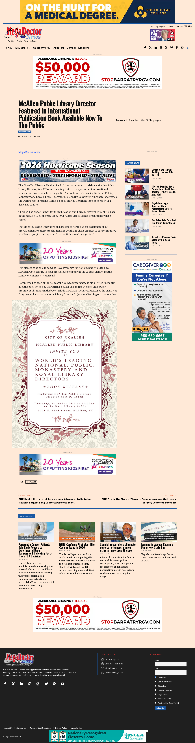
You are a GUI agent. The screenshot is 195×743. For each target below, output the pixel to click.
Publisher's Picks (164, 706)
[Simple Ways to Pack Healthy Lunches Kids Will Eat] (137, 183)
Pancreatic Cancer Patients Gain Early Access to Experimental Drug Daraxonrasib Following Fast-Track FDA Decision (35, 557)
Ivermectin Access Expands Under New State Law (157, 553)
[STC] (97, 18)
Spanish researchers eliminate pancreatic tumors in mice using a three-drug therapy (118, 554)
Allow (142, 3)
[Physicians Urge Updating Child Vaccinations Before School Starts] (137, 216)
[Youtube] (182, 55)
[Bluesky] (171, 55)
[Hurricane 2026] (68, 178)
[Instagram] (161, 55)
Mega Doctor (162, 702)
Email (157, 676)
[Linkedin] (155, 55)
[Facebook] (145, 55)
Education (161, 693)
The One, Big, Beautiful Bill (168, 710)
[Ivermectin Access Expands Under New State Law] (159, 539)
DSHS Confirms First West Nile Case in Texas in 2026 (77, 553)
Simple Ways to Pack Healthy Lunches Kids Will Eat (162, 179)
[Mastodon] (176, 55)
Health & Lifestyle (164, 697)
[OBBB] (162, 42)
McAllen (31, 489)
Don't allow (132, 3)
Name (157, 668)
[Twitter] (150, 55)
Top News (161, 685)
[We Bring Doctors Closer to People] (23, 666)
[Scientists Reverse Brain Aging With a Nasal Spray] (137, 250)
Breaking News (25, 139)
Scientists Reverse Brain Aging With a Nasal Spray (163, 246)
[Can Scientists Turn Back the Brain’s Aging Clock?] (137, 233)
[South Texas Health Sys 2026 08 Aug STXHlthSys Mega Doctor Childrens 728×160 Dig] (68, 260)
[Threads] (166, 55)
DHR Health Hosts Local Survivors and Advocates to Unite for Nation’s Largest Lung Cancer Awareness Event (54, 508)
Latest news (133, 170)
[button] (188, 54)
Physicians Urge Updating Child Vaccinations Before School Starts (161, 214)
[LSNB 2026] (169, 308)
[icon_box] (112, 667)
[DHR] (97, 741)
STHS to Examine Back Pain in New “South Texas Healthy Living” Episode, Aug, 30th (164, 197)
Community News (164, 689)
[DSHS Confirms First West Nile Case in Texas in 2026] (77, 539)
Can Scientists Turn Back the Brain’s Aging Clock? (164, 229)
